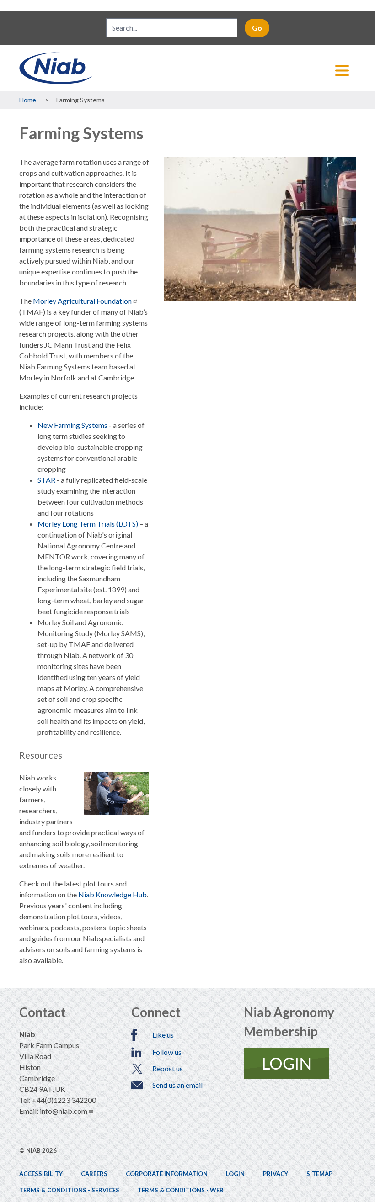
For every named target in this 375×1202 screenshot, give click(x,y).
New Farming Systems (72, 425)
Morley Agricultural (82, 300)
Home (27, 100)
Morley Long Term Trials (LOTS (87, 523)
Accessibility (41, 1173)
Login (235, 1173)
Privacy (275, 1173)
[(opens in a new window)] (300, 1063)
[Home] (187, 68)
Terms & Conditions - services (69, 1190)
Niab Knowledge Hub (112, 894)
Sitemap (319, 1173)
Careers (94, 1173)
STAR (46, 479)
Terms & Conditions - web (181, 1190)
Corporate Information (167, 1173)
